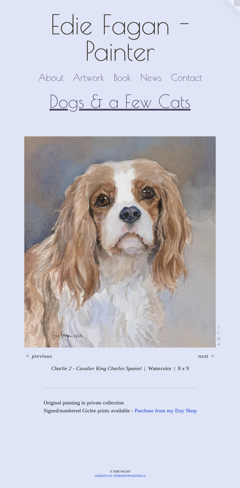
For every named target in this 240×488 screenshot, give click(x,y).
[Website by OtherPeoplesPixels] (228, 11)
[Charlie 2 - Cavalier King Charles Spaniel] (120, 242)
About (51, 77)
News (151, 77)
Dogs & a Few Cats (120, 101)
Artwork (88, 77)
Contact (186, 77)
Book (122, 77)
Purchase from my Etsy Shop (166, 411)
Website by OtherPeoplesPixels (120, 475)
